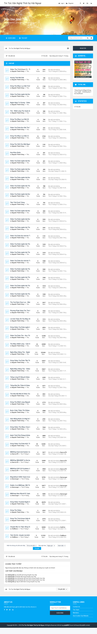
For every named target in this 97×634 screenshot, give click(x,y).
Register (71, 3)
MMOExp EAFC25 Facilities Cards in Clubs (24, 469)
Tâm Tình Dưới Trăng (17, 202)
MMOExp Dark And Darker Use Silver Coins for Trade (28, 452)
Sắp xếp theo (42, 545)
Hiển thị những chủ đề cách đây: (16, 545)
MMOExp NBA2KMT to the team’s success (24, 460)
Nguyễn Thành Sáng (18, 71)
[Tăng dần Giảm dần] (61, 545)
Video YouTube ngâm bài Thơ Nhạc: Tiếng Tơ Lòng (27, 277)
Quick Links (11, 38)
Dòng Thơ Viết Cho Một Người (20, 144)
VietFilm (62, 527)
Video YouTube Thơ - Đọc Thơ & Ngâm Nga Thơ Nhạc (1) (29, 335)
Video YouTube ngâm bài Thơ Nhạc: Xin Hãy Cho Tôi (28, 286)
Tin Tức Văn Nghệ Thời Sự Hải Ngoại (22, 3)
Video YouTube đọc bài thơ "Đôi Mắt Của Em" (25, 261)
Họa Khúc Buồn (15, 152)
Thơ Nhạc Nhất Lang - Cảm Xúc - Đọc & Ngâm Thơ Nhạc (29, 344)
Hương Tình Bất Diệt (17, 78)
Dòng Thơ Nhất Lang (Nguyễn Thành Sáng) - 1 (26, 402)
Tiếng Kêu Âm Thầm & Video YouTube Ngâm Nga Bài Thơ (30, 385)
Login (62, 3)
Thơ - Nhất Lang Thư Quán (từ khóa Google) (25, 111)
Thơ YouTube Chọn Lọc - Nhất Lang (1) (23, 302)
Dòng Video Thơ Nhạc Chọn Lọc (21, 427)
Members (76, 613)
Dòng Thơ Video (15, 510)
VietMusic (15, 529)
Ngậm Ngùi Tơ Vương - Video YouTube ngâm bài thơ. (28, 103)
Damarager (15, 479)
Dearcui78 (15, 454)
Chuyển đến (61, 589)
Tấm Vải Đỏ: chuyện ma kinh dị (20, 535)
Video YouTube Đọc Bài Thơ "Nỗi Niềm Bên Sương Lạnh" (29, 127)
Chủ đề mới (11, 56)
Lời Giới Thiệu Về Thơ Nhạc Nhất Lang (23, 319)
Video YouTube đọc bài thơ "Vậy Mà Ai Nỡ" (24, 236)
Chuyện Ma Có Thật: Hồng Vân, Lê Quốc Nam (25, 527)
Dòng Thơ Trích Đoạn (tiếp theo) (21, 518)
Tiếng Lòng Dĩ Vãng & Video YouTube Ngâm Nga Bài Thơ (29, 377)
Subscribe (59, 613)
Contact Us (76, 607)
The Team (76, 610)
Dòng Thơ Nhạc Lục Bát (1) (19, 136)
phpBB (66, 625)
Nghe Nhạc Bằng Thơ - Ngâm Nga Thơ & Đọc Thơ (27, 352)
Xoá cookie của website (80, 616)
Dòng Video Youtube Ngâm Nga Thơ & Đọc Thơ (26, 502)
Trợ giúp (24, 38)
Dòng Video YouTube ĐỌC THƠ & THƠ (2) (24, 444)
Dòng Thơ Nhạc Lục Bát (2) (19, 119)
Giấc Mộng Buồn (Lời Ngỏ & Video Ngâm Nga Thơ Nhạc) (29, 419)
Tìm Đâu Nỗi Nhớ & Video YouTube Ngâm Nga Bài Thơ (28, 394)
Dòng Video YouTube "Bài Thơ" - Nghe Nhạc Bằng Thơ (28, 360)
